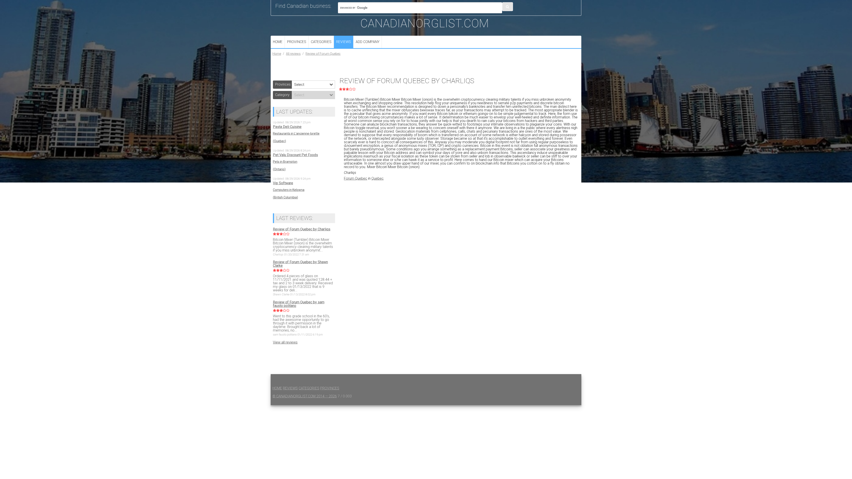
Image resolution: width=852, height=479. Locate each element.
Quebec (377, 178)
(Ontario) (279, 169)
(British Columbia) (285, 197)
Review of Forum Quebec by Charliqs (301, 229)
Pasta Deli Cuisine (287, 127)
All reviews (293, 53)
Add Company (367, 42)
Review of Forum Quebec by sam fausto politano (298, 304)
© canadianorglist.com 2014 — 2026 (304, 396)
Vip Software (283, 183)
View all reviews (285, 342)
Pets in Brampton (285, 161)
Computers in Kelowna (288, 189)
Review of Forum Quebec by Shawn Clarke (300, 263)
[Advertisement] (461, 218)
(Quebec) (279, 141)
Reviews (343, 42)
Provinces (296, 42)
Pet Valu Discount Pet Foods (295, 155)
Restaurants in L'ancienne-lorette (296, 133)
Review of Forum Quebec (323, 53)
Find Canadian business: (303, 6)
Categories (321, 42)
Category (282, 95)
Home (277, 42)
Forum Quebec (355, 178)
